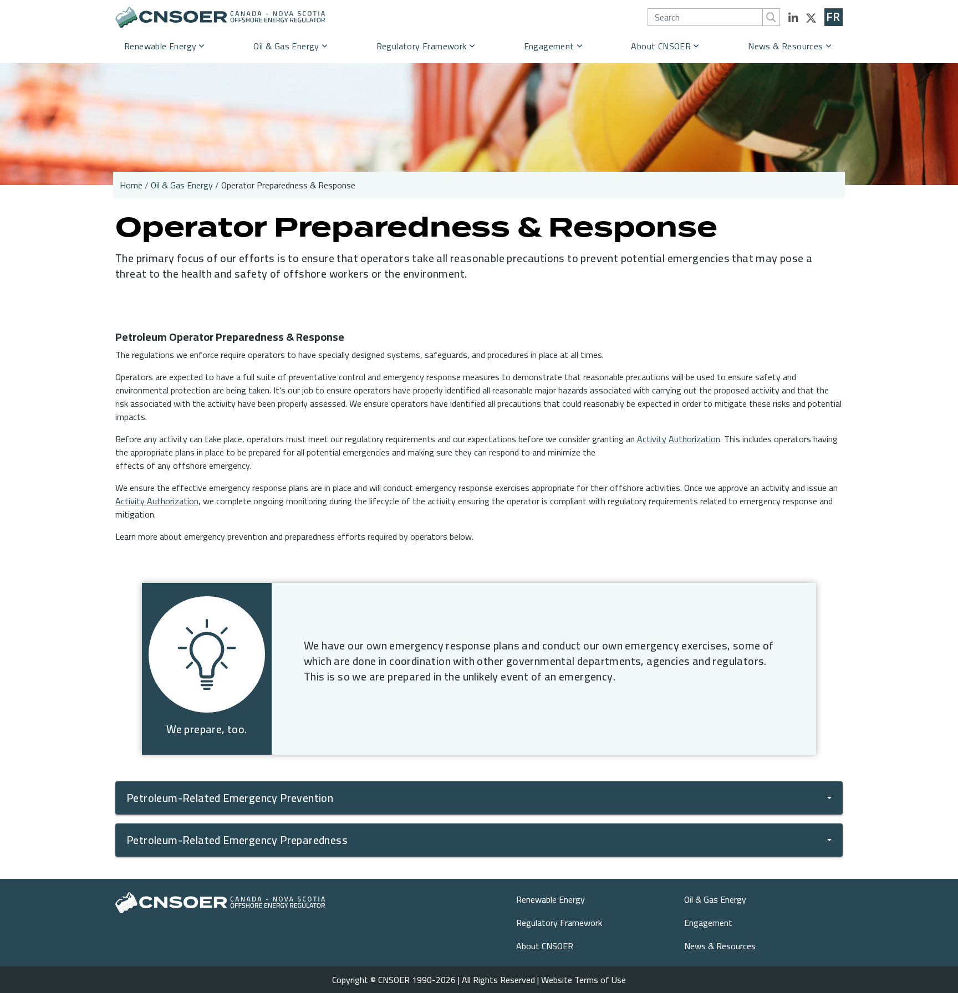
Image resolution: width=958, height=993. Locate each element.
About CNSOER (661, 46)
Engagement (549, 46)
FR (833, 17)
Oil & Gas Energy (286, 46)
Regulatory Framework (421, 46)
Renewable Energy (160, 46)
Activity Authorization (678, 439)
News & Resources (785, 46)
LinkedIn (793, 18)
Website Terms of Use (583, 979)
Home (131, 185)
